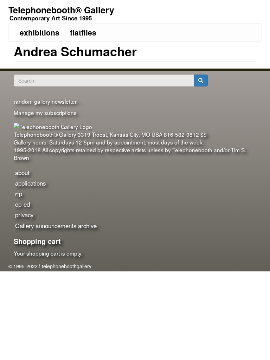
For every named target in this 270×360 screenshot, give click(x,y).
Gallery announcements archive (56, 225)
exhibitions (39, 32)
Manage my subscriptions (45, 112)
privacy (24, 215)
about (22, 172)
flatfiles (83, 32)
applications (30, 183)
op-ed (22, 204)
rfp (18, 193)
